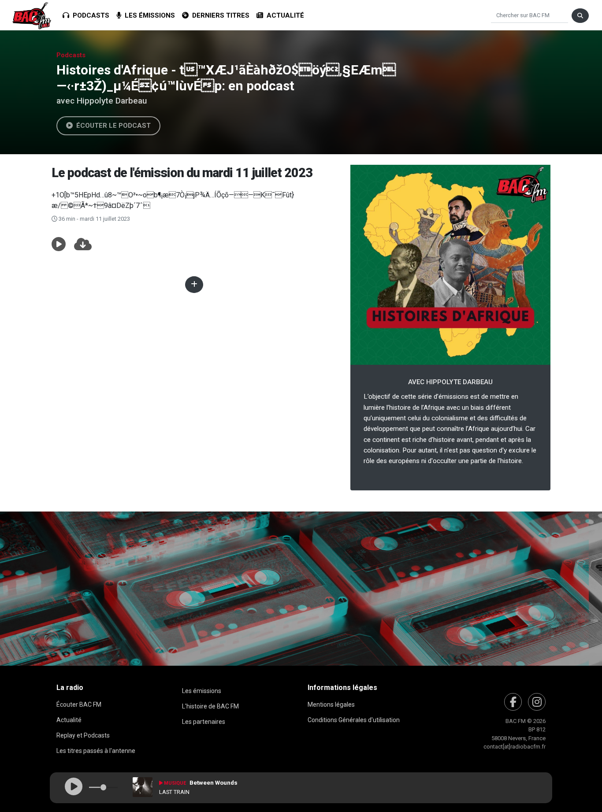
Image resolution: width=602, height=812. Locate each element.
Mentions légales (331, 704)
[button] (59, 244)
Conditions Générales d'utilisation (354, 719)
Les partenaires (203, 721)
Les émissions (148, 15)
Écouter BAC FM (78, 704)
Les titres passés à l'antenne (95, 750)
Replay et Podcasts (83, 735)
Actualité (283, 15)
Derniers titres (219, 15)
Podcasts (89, 15)
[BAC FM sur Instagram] (537, 702)
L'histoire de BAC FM (210, 706)
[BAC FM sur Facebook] (513, 702)
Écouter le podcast (112, 126)
